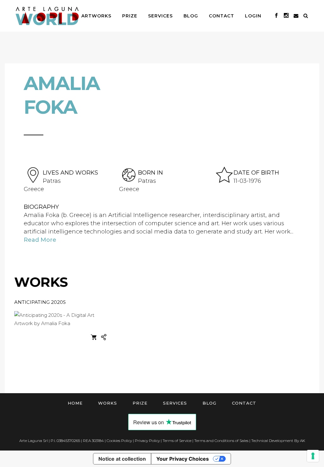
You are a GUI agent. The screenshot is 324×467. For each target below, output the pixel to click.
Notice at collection (122, 459)
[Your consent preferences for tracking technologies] (313, 456)
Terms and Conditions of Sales (221, 440)
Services (175, 403)
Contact (244, 403)
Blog (209, 403)
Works (107, 403)
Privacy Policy (147, 440)
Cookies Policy (119, 440)
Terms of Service (177, 440)
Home (75, 403)
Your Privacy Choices (182, 459)
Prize (140, 403)
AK (302, 440)
